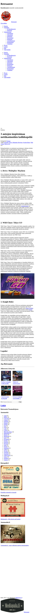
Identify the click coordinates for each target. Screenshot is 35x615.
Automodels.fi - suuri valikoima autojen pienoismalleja (15, 545)
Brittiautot (9, 39)
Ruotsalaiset (10, 38)
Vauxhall (6, 454)
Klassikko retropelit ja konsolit (8, 492)
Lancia (5, 430)
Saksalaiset (10, 35)
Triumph (6, 452)
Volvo (5, 457)
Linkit (3, 405)
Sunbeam (6, 448)
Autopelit (6, 142)
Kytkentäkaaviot (11, 29)
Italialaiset (9, 36)
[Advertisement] (17, 90)
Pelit (5, 48)
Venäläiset (9, 43)
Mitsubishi (6, 433)
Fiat (5, 426)
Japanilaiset (10, 33)
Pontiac (30, 309)
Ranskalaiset (10, 42)
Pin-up (5, 45)
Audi (5, 415)
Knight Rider (26, 142)
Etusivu (6, 26)
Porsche (6, 442)
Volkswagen (7, 455)
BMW (5, 417)
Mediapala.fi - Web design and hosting (10, 519)
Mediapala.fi (18, 597)
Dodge (5, 424)
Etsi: (2, 402)
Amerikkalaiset (11, 41)
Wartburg (6, 458)
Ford (5, 427)
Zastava (6, 460)
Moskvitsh (6, 436)
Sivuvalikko (4, 23)
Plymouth (6, 439)
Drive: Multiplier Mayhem (16, 142)
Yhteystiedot (7, 49)
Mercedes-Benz (8, 432)
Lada (5, 429)
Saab (5, 445)
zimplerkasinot (25, 206)
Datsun (6, 423)
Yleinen (8, 141)
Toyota (5, 451)
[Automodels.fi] (13, 542)
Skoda (5, 446)
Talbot (5, 449)
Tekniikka (6, 27)
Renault (6, 443)
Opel (5, 437)
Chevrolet (6, 418)
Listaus (6, 46)
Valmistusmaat (7, 32)
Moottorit (9, 30)
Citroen (6, 420)
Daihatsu (6, 421)
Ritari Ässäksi (29, 308)
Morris (5, 435)
